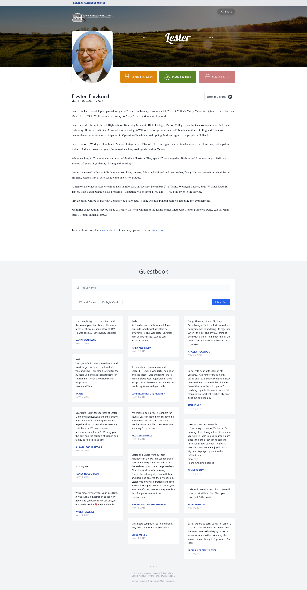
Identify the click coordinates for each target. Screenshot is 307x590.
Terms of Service (162, 575)
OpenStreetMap (157, 581)
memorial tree (110, 230)
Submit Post (221, 302)
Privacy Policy (144, 575)
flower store (158, 230)
